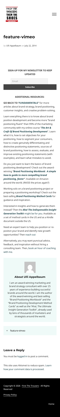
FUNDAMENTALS (28, 102)
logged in (22, 356)
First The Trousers (30, 385)
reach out (30, 234)
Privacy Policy (10, 394)
